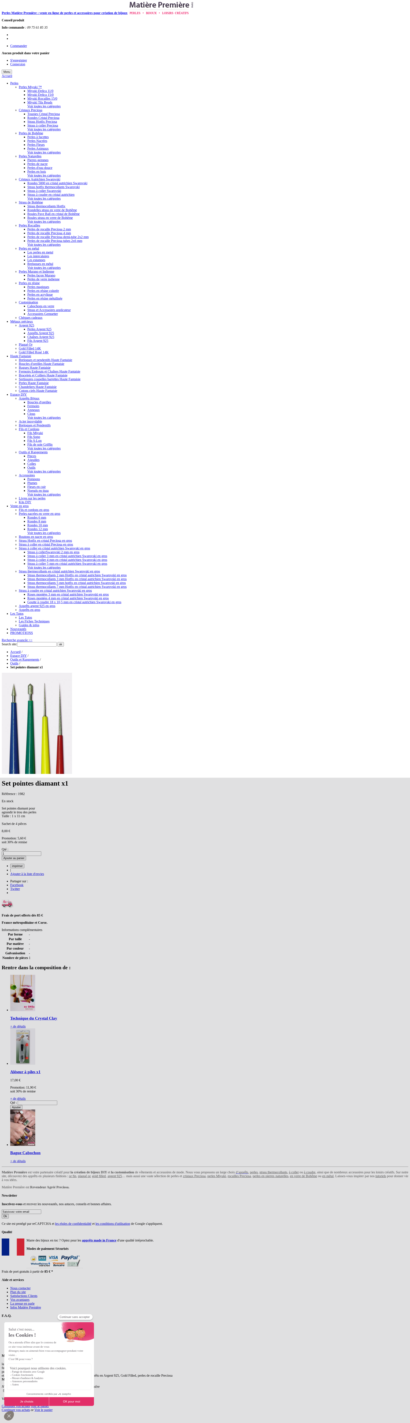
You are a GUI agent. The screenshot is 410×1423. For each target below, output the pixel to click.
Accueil (7, 76)
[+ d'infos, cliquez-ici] (54, 1267)
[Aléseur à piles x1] (22, 1063)
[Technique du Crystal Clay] (22, 1010)
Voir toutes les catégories (44, 106)
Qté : (5, 849)
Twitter (15, 889)
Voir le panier (40, 1406)
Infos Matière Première (25, 1307)
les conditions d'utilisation (112, 1223)
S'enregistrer (18, 60)
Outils (14, 663)
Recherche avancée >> (17, 640)
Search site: (9, 644)
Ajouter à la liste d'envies (27, 874)
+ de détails (18, 1026)
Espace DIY (18, 655)
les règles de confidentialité (73, 1223)
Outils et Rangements (24, 659)
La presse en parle (22, 1303)
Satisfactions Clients (23, 1296)
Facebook (16, 885)
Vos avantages (19, 1299)
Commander (18, 46)
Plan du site (18, 1292)
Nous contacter (20, 1288)
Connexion (17, 64)
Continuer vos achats (16, 1406)
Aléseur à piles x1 (25, 1072)
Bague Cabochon (25, 1153)
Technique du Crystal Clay (33, 1018)
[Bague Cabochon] (22, 1144)
